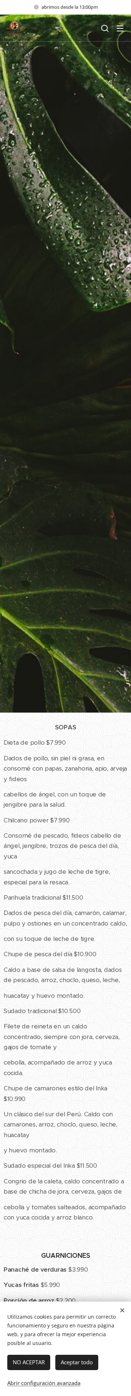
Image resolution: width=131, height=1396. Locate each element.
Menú (120, 28)
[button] (105, 28)
